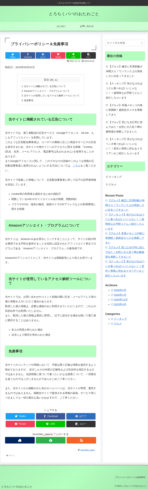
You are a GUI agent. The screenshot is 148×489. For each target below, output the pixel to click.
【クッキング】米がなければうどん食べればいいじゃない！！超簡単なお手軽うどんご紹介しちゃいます (124, 90)
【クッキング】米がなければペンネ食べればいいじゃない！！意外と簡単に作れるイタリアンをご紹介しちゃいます (124, 146)
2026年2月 (120, 290)
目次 (46, 79)
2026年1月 (120, 294)
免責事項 (28, 100)
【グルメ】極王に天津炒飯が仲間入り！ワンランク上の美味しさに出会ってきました (124, 71)
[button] (142, 43)
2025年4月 (120, 304)
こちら (77, 165)
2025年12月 (121, 299)
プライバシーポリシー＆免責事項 (130, 477)
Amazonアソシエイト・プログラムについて (47, 91)
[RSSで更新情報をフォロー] (81, 440)
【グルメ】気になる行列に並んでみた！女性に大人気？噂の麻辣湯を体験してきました (124, 127)
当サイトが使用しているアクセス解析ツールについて (51, 95)
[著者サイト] (20, 440)
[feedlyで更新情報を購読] (50, 440)
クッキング (115, 176)
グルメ (112, 184)
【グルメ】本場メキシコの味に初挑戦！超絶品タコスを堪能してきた (124, 110)
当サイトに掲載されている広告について (45, 86)
